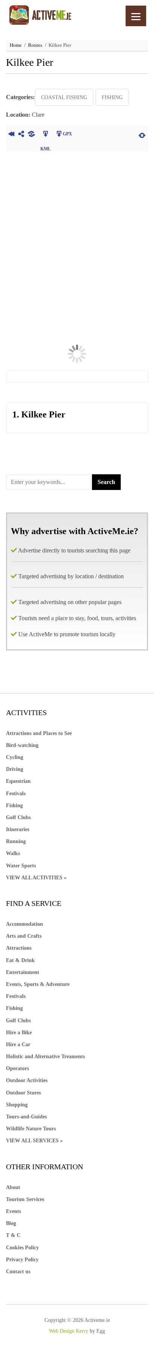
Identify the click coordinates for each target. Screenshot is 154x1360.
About (13, 1187)
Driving (14, 769)
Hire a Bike (19, 1032)
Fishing (112, 97)
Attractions (18, 948)
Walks (13, 853)
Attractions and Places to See (39, 733)
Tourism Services (25, 1199)
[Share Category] (31, 135)
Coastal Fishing (64, 97)
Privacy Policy (22, 1259)
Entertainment (22, 972)
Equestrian (18, 781)
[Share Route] (21, 135)
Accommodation (24, 924)
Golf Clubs (18, 817)
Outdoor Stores (23, 1093)
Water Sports (21, 866)
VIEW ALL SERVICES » (34, 1140)
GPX (67, 134)
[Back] (11, 135)
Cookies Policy (22, 1247)
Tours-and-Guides (26, 1116)
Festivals (15, 793)
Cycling (14, 757)
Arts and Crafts (23, 936)
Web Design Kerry (68, 1331)
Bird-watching (22, 745)
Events (13, 1211)
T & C (13, 1235)
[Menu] (136, 16)
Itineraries (17, 829)
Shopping (17, 1105)
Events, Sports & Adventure (38, 984)
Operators (17, 1068)
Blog (11, 1223)
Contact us (18, 1271)
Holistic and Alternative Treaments (45, 1056)
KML (45, 135)
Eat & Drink (20, 960)
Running (16, 841)
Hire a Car (18, 1044)
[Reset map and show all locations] (142, 135)
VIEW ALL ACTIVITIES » (36, 877)
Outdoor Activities (26, 1080)
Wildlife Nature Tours (31, 1128)
